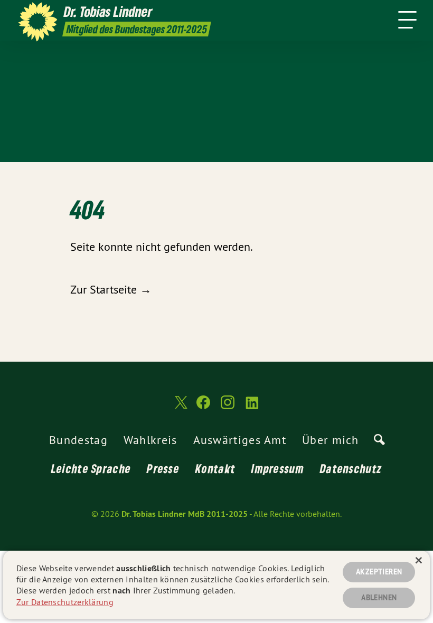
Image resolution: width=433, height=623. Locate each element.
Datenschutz (351, 468)
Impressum (277, 468)
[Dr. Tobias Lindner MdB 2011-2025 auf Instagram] (227, 406)
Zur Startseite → (111, 289)
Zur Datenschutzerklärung (65, 602)
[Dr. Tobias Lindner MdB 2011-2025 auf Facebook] (203, 406)
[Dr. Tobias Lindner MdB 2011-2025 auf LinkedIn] (252, 406)
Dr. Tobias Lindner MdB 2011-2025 (184, 514)
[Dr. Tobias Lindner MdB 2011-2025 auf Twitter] (180, 407)
